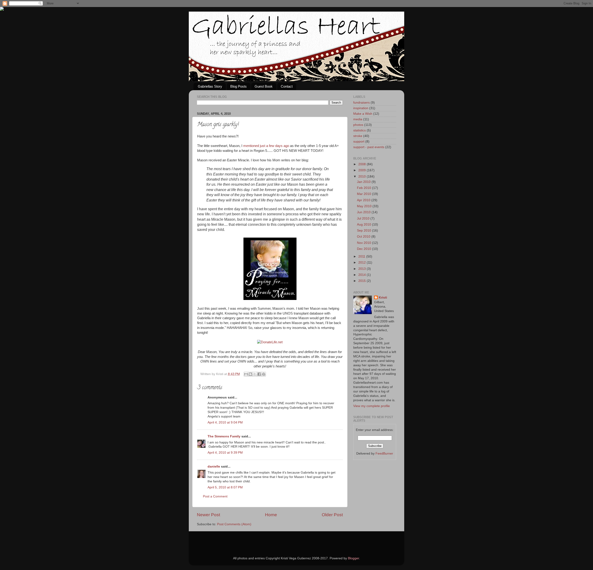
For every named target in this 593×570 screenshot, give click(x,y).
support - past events (368, 147)
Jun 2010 (364, 212)
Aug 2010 (364, 224)
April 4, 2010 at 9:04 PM (225, 422)
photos (358, 125)
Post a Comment (215, 496)
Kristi (383, 297)
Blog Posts (238, 86)
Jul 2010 (363, 218)
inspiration (360, 108)
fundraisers (361, 102)
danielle (214, 466)
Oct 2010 (364, 236)
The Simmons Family (224, 436)
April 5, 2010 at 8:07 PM (225, 487)
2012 (362, 262)
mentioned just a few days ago (266, 146)
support (358, 141)
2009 (362, 170)
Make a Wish (362, 113)
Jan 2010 (364, 182)
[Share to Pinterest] (263, 374)
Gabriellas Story (210, 86)
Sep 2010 (364, 230)
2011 (362, 256)
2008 (362, 164)
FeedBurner (384, 453)
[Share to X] (254, 374)
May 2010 (364, 206)
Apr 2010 (364, 200)
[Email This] (246, 374)
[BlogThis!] (250, 374)
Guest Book (264, 86)
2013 (362, 269)
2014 (362, 275)
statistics (359, 130)
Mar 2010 (364, 194)
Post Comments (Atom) (234, 524)
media (357, 119)
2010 (362, 176)
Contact (287, 86)
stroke (357, 136)
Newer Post (208, 514)
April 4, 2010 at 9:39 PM (225, 452)
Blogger (353, 558)
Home (271, 514)
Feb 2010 (364, 188)
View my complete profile (371, 406)
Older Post (332, 514)
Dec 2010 (364, 249)
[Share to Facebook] (259, 374)
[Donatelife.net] (270, 342)
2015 (362, 281)
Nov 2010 (364, 243)
